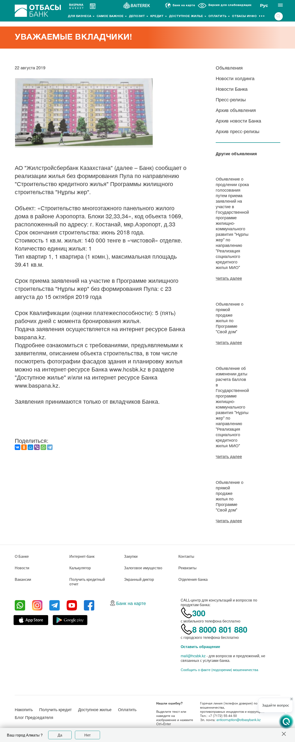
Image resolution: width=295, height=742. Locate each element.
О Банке (22, 556)
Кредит (157, 16)
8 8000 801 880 (219, 629)
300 (198, 613)
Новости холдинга (235, 78)
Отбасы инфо (244, 16)
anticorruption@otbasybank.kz (238, 719)
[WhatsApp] (43, 447)
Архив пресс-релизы (237, 131)
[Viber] (37, 447)
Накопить (24, 709)
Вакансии (23, 579)
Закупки (131, 556)
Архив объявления (236, 110)
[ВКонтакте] (17, 447)
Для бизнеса (80, 16)
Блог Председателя (34, 717)
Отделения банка (193, 579)
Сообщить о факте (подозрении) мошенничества (219, 669)
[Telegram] (50, 447)
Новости (22, 567)
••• (262, 16)
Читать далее (229, 278)
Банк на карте (131, 603)
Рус (264, 5)
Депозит (137, 16)
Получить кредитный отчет (87, 582)
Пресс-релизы (231, 99)
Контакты (186, 556)
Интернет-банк (81, 556)
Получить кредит (55, 709)
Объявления (229, 67)
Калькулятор (80, 567)
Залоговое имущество (143, 567)
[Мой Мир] (30, 447)
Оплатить (217, 16)
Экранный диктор (139, 579)
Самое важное (110, 16)
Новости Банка (232, 88)
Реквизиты (187, 567)
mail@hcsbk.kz (193, 655)
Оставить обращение (200, 646)
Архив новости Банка (238, 120)
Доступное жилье (186, 16)
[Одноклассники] (24, 447)
